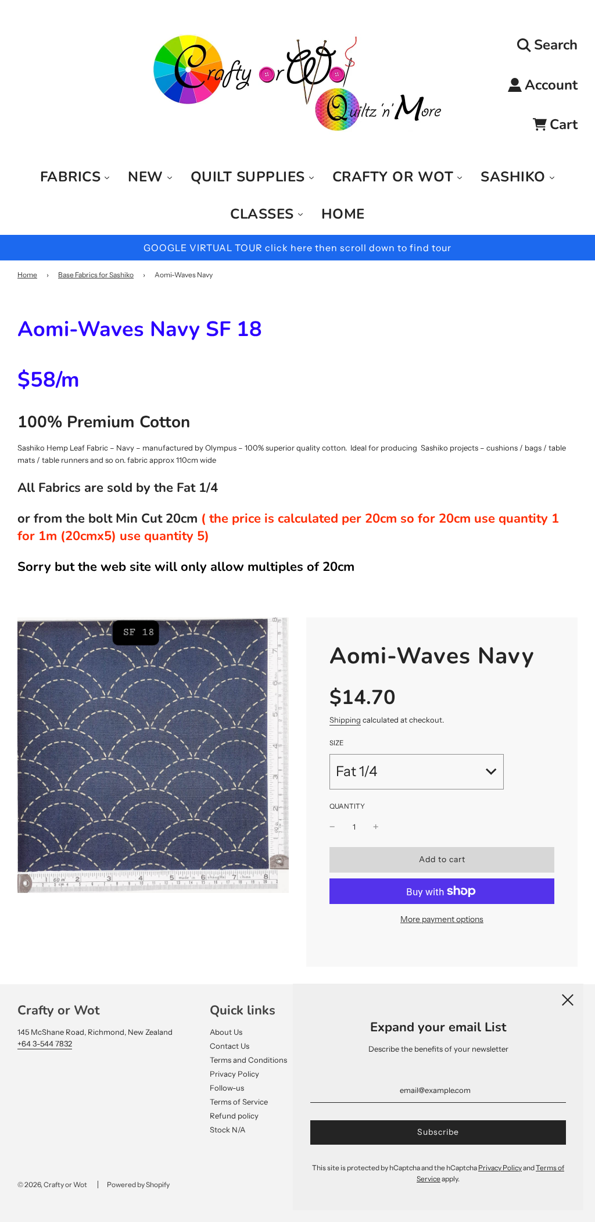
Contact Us (229, 1046)
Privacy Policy (234, 1073)
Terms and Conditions (248, 1059)
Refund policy (234, 1115)
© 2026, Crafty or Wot (52, 1184)
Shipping (345, 719)
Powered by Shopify (138, 1184)
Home (27, 274)
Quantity (347, 806)
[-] (332, 827)
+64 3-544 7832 (44, 1043)
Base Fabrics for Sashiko (96, 274)
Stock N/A (227, 1129)
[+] (376, 827)
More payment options (441, 919)
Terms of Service (239, 1101)
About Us (226, 1032)
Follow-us (227, 1087)
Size (336, 743)
